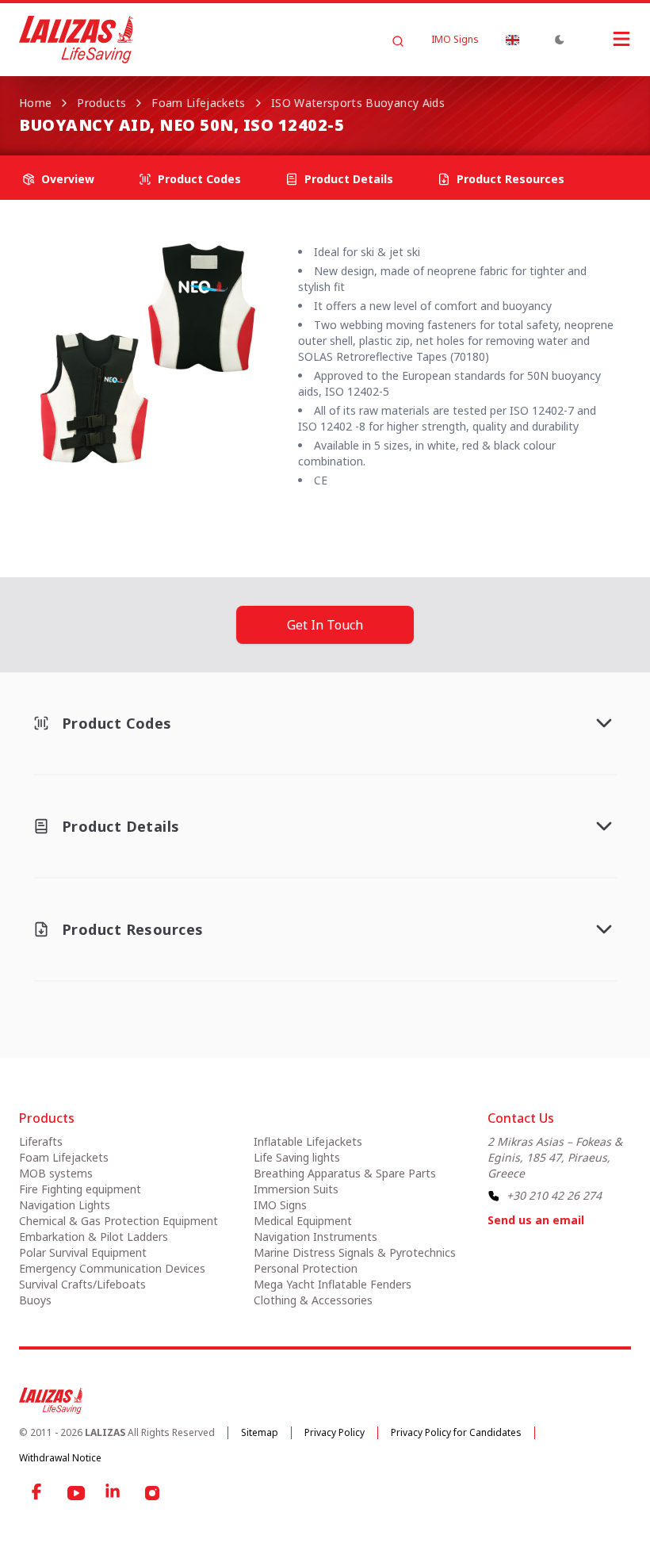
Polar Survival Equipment (83, 1252)
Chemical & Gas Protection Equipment (118, 1220)
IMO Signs (455, 39)
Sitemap (259, 1432)
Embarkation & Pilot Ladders (93, 1236)
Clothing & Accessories (313, 1300)
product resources (510, 178)
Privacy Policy (334, 1432)
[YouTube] (76, 1493)
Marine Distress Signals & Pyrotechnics (355, 1252)
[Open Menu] (605, 39)
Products (101, 102)
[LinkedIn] (114, 1493)
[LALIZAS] (76, 40)
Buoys (35, 1300)
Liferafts (41, 1141)
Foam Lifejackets (198, 102)
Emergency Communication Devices (112, 1268)
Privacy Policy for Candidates (456, 1432)
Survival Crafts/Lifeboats (82, 1284)
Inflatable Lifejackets (308, 1141)
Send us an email (536, 1219)
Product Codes (199, 178)
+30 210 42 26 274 (554, 1195)
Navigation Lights (64, 1204)
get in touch (325, 625)
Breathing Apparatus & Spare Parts (345, 1173)
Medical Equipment (303, 1220)
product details (348, 178)
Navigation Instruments (315, 1236)
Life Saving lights (297, 1157)
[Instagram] (152, 1493)
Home (35, 102)
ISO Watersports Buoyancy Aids (358, 102)
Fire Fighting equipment (80, 1189)
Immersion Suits (296, 1189)
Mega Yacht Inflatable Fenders (332, 1284)
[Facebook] (38, 1493)
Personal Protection (306, 1268)
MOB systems (56, 1173)
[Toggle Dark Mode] (559, 39)
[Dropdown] (512, 39)
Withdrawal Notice (60, 1458)
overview (67, 178)
